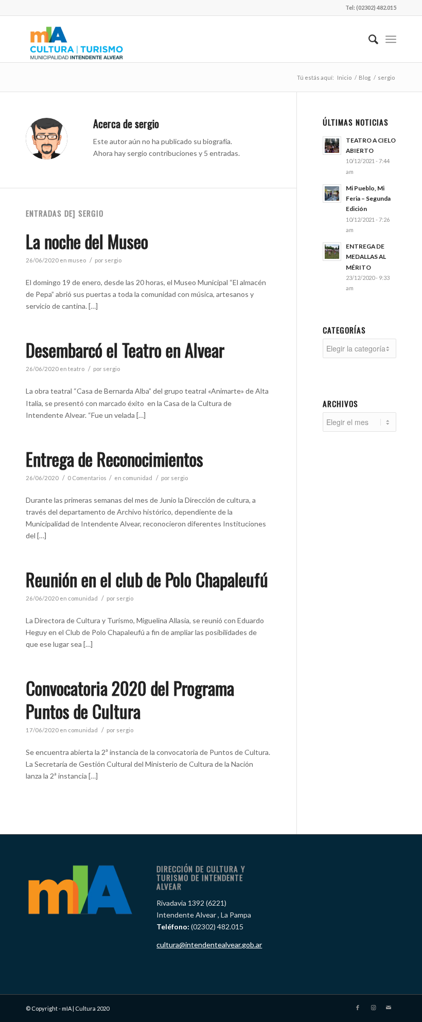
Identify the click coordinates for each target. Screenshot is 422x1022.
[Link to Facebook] (357, 1007)
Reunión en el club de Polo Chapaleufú (147, 579)
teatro (76, 368)
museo (77, 260)
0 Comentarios (87, 477)
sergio (112, 260)
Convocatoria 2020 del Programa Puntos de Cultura (130, 699)
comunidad (137, 477)
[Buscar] (368, 39)
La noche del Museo (87, 241)
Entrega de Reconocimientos (114, 459)
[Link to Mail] (388, 1007)
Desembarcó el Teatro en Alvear (125, 350)
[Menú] (390, 39)
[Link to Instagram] (373, 1007)
